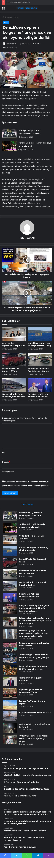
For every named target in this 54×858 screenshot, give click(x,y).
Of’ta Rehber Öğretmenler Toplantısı (21, 2)
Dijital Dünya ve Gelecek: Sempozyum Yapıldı (31, 690)
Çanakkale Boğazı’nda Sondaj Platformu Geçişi (40, 344)
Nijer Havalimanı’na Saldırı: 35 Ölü (35, 712)
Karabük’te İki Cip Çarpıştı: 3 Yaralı (10, 369)
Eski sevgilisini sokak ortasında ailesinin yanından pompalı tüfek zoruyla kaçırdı (35, 621)
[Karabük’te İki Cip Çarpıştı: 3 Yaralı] (14, 359)
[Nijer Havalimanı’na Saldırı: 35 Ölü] (10, 716)
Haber (16, 17)
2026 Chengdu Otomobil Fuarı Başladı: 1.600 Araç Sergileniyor (34, 656)
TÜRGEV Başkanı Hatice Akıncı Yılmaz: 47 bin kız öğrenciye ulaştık (33, 739)
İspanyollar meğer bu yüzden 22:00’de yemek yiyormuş (33, 667)
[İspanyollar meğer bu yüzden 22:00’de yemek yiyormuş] (10, 670)
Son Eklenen (27, 504)
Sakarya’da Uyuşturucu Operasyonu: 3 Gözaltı (30, 514)
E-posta (6, 462)
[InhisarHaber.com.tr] (27, 8)
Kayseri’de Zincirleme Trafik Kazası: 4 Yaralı (38, 369)
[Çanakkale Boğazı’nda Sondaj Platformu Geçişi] (40, 334)
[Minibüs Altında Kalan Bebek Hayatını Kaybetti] (14, 385)
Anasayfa (8, 17)
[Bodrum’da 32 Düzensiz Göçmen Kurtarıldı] (10, 728)
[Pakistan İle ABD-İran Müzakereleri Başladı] (40, 385)
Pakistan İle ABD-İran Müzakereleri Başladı (38, 395)
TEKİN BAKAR (11, 44)
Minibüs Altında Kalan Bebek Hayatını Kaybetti (13, 395)
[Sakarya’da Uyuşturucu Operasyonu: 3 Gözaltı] (9, 133)
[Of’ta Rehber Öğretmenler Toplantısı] (14, 334)
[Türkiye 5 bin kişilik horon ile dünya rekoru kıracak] (9, 146)
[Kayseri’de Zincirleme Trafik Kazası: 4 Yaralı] (40, 359)
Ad (4, 452)
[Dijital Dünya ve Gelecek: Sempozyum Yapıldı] (10, 693)
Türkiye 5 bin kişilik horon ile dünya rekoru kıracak (32, 525)
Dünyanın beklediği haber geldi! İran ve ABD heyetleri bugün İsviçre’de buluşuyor (34, 608)
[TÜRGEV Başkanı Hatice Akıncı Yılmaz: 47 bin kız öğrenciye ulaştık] (10, 739)
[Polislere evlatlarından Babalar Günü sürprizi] (10, 647)
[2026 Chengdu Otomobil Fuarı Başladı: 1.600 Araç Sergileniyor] (10, 658)
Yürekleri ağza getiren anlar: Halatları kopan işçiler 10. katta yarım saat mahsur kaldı (34, 633)
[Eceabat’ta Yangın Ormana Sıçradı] (10, 705)
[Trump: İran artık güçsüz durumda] (10, 681)
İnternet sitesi (8, 472)
